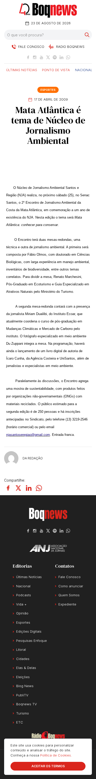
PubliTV (22, 695)
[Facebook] (28, 57)
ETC (19, 722)
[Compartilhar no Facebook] (8, 488)
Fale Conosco (69, 577)
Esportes (48, 90)
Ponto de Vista (56, 70)
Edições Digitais (28, 631)
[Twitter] (48, 57)
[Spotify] (55, 57)
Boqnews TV (26, 704)
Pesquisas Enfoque (31, 641)
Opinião (22, 613)
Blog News (25, 686)
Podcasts (23, 595)
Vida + (21, 604)
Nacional (83, 70)
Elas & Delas (26, 668)
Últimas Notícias (21, 70)
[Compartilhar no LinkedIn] (29, 488)
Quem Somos (69, 595)
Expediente (67, 604)
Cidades (22, 659)
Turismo (22, 713)
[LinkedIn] (61, 57)
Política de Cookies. (56, 755)
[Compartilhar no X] (18, 488)
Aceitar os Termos (48, 766)
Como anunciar (70, 586)
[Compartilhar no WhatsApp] (39, 488)
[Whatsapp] (68, 57)
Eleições (23, 677)
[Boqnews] (48, 10)
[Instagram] (35, 57)
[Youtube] (41, 57)
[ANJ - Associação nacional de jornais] (48, 548)
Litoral (21, 649)
